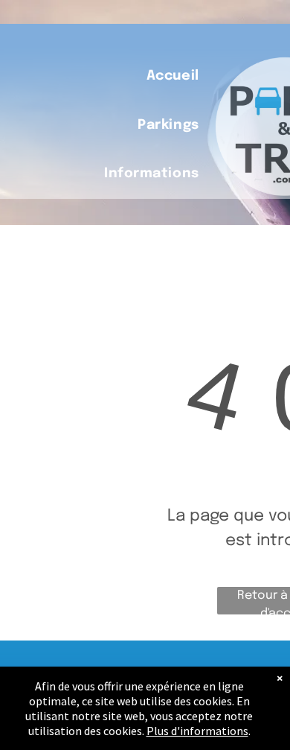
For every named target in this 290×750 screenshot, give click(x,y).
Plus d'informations (197, 730)
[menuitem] (173, 76)
